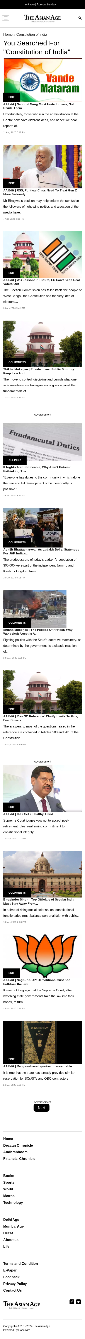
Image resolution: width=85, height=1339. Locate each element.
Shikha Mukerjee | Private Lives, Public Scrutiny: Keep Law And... (39, 371)
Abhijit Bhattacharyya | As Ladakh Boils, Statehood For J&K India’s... (41, 551)
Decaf (8, 1233)
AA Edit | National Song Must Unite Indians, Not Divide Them (38, 106)
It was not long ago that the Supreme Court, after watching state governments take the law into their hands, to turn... (38, 996)
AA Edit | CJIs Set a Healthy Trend (28, 814)
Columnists (17, 362)
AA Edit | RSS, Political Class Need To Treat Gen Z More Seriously (40, 192)
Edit (11, 97)
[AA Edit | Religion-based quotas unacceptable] (42, 1042)
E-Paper (10, 1270)
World (8, 1189)
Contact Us (12, 1290)
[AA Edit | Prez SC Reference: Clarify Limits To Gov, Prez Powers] (42, 692)
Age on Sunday (46, 4)
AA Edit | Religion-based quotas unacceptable (37, 1066)
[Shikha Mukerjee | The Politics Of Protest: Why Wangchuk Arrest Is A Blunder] (34, 608)
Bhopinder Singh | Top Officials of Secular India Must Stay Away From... (38, 901)
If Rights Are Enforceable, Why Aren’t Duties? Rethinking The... (37, 469)
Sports (8, 1182)
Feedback (11, 1277)
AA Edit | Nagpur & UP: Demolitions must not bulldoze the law (36, 982)
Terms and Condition (20, 1263)
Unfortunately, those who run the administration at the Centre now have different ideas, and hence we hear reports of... (40, 120)
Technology (13, 1202)
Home (8, 1139)
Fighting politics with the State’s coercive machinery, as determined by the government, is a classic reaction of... (42, 645)
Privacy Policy (15, 1284)
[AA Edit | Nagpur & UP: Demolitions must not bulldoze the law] (42, 956)
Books (8, 1176)
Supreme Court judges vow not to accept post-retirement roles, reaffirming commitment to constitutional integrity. (36, 826)
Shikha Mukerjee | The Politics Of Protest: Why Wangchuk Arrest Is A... (38, 631)
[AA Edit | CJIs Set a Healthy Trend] (42, 788)
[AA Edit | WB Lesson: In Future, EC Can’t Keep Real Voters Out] (42, 254)
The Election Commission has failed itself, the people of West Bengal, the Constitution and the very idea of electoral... (42, 295)
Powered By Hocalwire (16, 1330)
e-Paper (30, 4)
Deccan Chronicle (18, 1145)
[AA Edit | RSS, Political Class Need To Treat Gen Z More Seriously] (42, 166)
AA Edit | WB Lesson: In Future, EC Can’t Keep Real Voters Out (41, 282)
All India (14, 460)
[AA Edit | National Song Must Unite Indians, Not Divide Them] (42, 80)
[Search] (80, 18)
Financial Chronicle (19, 1159)
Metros (9, 1196)
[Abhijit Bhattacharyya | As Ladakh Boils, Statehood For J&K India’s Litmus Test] (33, 527)
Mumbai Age (13, 1226)
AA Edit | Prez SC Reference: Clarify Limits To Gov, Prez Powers (40, 718)
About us (11, 1240)
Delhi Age (11, 1220)
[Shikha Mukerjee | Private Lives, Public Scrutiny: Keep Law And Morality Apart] (42, 343)
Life (6, 1246)
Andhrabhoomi (15, 1152)
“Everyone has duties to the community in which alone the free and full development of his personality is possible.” (41, 483)
